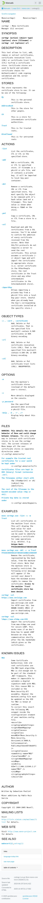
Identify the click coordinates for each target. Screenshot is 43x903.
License (25, 898)
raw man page (9, 861)
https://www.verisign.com (14, 598)
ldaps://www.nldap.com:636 (15, 619)
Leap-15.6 (16, 8)
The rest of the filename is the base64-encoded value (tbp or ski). (18, 491)
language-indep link (11, 856)
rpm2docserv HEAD (30, 896)
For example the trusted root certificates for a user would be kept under (17, 461)
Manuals (6, 8)
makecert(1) (7, 844)
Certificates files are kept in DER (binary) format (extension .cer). (17, 472)
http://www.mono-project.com (22, 832)
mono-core (26, 8)
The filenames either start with (18, 478)
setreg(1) (18, 844)
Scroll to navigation (9, 14)
